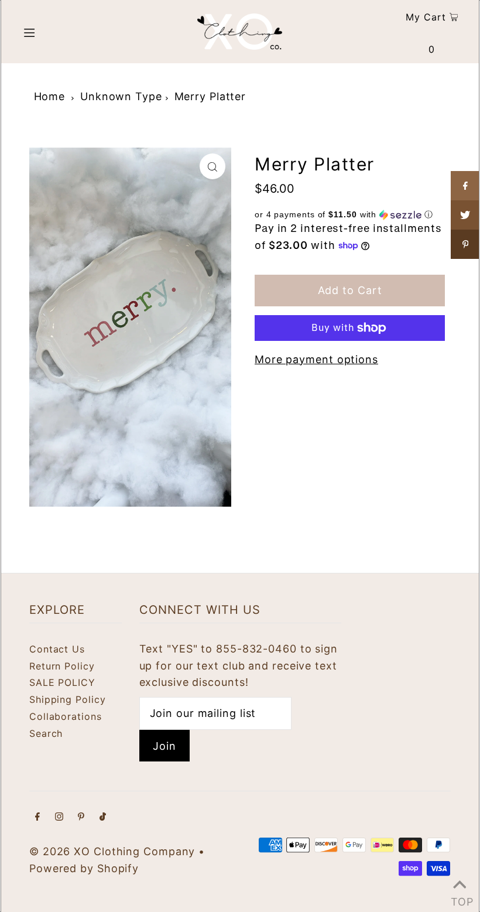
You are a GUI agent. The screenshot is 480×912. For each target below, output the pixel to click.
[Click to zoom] (212, 166)
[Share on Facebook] (465, 185)
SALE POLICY (62, 682)
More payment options (316, 359)
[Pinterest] (81, 817)
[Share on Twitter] (465, 215)
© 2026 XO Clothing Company (112, 851)
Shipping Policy (67, 699)
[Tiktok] (103, 817)
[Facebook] (37, 817)
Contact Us (57, 649)
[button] (350, 214)
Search (46, 733)
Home (50, 96)
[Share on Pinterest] (465, 244)
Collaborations (65, 716)
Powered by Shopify (84, 868)
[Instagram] (59, 817)
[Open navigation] (54, 31)
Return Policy (62, 666)
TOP (459, 898)
